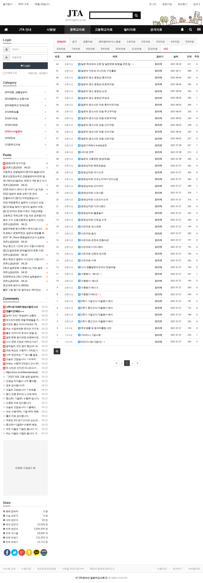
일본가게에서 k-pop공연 (93, 145)
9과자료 (105, 48)
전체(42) (61, 41)
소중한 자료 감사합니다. (18, 402)
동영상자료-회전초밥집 (93, 165)
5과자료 (190, 41)
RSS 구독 (23, 4)
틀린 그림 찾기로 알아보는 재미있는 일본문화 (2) (29, 289)
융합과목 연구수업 (15, 163)
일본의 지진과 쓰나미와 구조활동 (98, 70)
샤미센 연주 (87, 152)
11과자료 (137, 48)
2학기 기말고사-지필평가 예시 (96, 301)
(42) (166, 48)
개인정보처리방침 (46, 568)
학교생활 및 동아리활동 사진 (95, 328)
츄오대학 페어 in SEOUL (16, 285)
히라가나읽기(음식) (92, 341)
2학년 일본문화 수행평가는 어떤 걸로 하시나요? (28, 268)
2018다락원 (11, 118)
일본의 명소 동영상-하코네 (94, 98)
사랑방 (51, 29)
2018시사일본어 (13, 131)
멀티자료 (130, 29)
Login (26, 65)
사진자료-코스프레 (90, 226)
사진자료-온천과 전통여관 (94, 240)
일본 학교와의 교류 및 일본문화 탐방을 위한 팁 (106, 64)
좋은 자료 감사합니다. (17, 416)
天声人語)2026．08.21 (15, 224)
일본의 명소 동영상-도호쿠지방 (97, 84)
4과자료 (175, 41)
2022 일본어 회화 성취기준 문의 (20, 193)
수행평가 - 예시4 (91, 274)
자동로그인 (11, 72)
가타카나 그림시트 (90, 335)
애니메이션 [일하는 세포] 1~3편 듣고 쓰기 (25, 180)
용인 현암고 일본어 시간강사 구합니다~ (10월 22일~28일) (33, 259)
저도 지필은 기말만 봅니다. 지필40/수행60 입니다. (32, 429)
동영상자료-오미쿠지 (91, 186)
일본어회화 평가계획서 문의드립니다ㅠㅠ (25, 228)
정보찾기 (182, 4)
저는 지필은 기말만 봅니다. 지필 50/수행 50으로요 (32, 433)
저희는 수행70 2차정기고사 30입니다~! (26, 363)
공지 (74, 41)
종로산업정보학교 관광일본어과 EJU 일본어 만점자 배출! (33, 176)
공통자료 (88, 41)
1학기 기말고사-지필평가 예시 (96, 314)
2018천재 (10, 138)
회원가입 (167, 4)
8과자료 (90, 48)
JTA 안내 (25, 29)
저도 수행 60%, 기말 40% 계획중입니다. (27, 411)
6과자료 (61, 48)
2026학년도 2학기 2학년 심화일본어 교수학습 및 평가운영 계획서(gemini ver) (44, 276)
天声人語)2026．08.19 (15, 255)
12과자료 (153, 48)
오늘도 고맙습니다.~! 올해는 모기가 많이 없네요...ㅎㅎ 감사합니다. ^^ (42, 407)
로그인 (152, 4)
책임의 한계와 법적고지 (102, 568)
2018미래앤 (11, 125)
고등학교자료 (104, 29)
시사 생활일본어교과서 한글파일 (98, 267)
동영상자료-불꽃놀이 (91, 213)
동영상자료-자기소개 (91, 172)
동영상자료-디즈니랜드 (93, 206)
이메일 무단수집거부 (73, 568)
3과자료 (160, 41)
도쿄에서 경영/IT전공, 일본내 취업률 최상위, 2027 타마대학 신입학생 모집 (42, 233)
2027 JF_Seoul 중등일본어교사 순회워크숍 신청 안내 (31, 237)
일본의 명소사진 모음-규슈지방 (97, 131)
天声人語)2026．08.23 (17, 167)
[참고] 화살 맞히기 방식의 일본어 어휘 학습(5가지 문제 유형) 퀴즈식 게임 (41, 207)
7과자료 (76, 48)
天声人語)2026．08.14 (15, 281)
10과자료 (120, 48)
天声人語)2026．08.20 (15, 241)
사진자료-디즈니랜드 (91, 247)
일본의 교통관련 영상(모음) (95, 159)
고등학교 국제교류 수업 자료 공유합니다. (24, 215)
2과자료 (146, 41)
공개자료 (156, 29)
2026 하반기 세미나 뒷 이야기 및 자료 (23, 189)
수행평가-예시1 (90, 294)
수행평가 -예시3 (89, 280)
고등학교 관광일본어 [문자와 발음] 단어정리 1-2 (28, 172)
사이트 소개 (9, 568)
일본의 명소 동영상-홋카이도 (96, 77)
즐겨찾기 (7, 4)
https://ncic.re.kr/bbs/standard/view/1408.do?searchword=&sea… (40, 372)
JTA (75, 12)
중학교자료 (77, 29)
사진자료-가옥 (88, 260)
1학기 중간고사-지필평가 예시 (96, 321)
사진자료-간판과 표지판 (93, 253)
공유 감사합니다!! (14, 385)
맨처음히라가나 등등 (110, 41)
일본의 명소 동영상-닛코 (93, 91)
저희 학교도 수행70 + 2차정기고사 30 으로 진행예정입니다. (37, 350)
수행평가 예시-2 (89, 287)
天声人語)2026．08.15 (15, 272)
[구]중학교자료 (12, 144)
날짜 (175, 56)
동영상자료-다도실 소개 (93, 219)
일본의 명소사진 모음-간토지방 (97, 138)
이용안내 (162, 568)
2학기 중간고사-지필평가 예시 (96, 307)
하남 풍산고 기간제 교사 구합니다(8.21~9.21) (27, 246)
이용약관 (26, 568)
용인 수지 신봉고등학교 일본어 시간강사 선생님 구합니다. (33, 220)
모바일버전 (194, 568)
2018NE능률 (12, 111)
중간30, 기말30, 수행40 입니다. (22, 398)
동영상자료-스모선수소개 (94, 199)
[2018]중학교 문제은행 (17, 105)
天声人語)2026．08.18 (15, 263)
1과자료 (131, 41)
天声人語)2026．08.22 (15, 185)
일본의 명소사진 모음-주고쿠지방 (98, 111)
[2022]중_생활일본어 (16, 92)
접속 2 (196, 4)
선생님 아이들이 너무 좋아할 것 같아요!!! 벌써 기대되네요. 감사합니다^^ (43, 381)
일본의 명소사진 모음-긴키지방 (97, 125)
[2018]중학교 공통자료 (17, 98)
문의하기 (177, 568)
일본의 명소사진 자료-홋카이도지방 (99, 104)
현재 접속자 (12, 511)
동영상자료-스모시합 (91, 192)
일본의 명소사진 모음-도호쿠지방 (98, 118)
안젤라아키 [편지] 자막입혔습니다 (21, 198)
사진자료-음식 (88, 233)
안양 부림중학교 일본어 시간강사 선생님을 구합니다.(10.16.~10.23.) (39, 202)
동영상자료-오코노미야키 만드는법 (99, 179)
